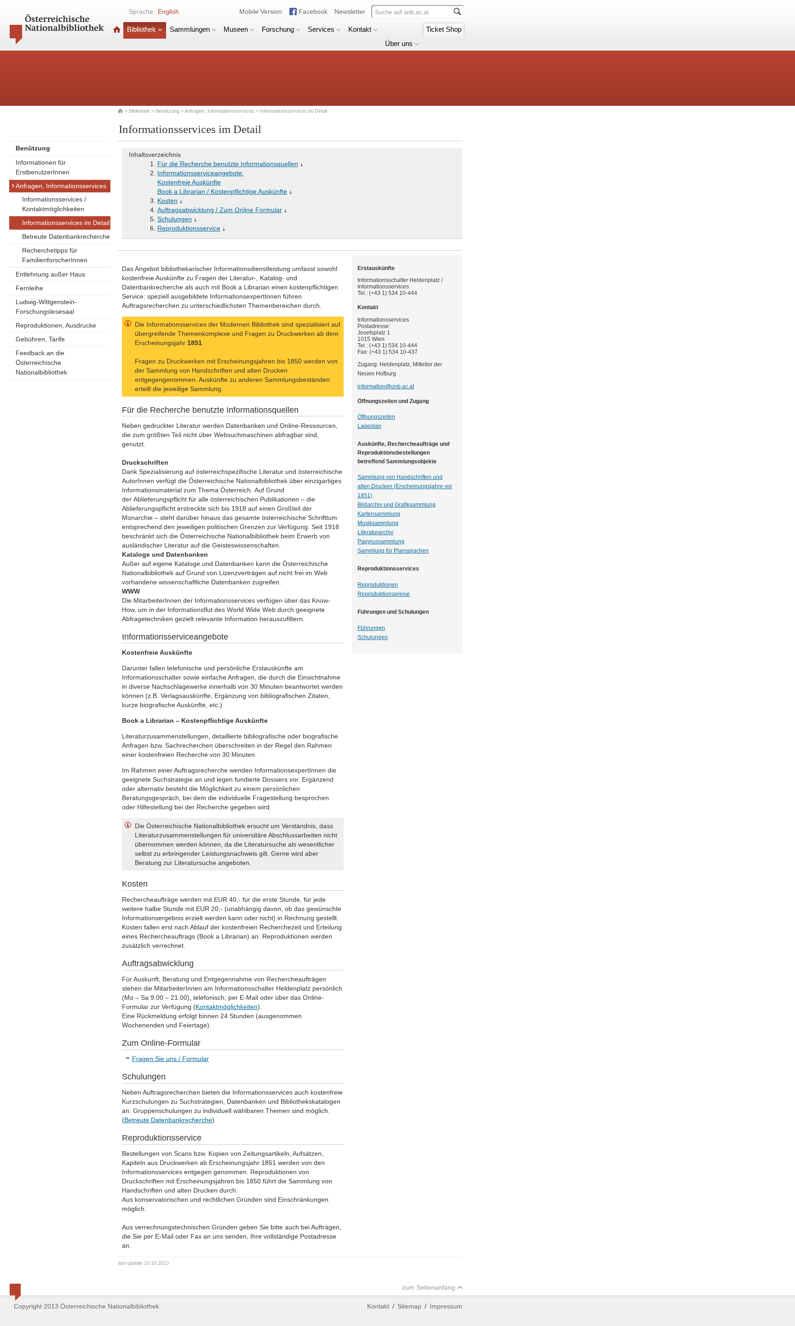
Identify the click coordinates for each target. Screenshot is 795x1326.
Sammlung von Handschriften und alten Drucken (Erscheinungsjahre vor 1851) (404, 486)
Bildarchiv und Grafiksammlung (396, 505)
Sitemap (409, 1306)
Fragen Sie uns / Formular (170, 1058)
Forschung (278, 29)
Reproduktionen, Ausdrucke (56, 325)
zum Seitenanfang (428, 1287)
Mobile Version (260, 11)
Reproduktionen (377, 585)
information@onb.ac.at (385, 386)
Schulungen (174, 219)
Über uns (399, 43)
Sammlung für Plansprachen (393, 551)
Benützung (167, 111)
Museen (236, 29)
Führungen (371, 628)
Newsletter (349, 11)
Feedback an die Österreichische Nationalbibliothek (41, 362)
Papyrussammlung (380, 541)
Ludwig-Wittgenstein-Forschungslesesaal (46, 306)
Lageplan (369, 426)
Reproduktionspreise (383, 594)
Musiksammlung (377, 523)
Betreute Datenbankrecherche (66, 236)
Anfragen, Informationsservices (219, 111)
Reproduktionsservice (188, 228)
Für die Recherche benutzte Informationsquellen (227, 163)
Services (321, 29)
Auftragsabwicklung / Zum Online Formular (219, 209)
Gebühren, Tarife (40, 339)
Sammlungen (190, 29)
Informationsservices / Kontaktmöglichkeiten (54, 204)
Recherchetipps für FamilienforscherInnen (54, 255)
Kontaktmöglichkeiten (227, 1006)
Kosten (167, 200)
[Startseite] (117, 29)
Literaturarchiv (375, 532)
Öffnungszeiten (376, 417)
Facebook (313, 11)
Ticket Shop (443, 29)
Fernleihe (29, 288)
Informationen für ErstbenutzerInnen (42, 167)
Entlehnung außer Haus (50, 274)
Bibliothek (141, 29)
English (168, 11)
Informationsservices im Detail (65, 222)
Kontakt (359, 29)
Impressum (446, 1306)
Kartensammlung (378, 514)
